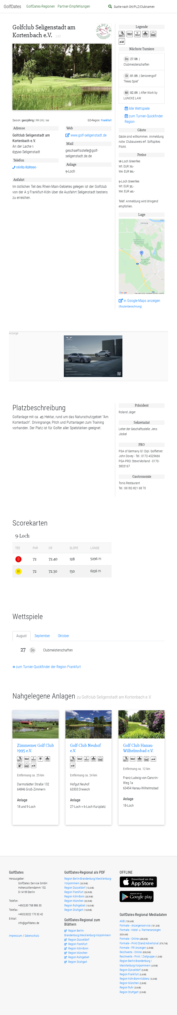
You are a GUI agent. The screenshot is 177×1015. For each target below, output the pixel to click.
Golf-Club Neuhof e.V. (85, 748)
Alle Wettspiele (139, 108)
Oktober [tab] (63, 636)
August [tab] (21, 636)
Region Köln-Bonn (74, 896)
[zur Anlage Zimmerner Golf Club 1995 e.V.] (35, 724)
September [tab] (42, 636)
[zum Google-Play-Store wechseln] (136, 901)
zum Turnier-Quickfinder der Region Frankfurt (48, 667)
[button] (123, 34)
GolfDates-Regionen (40, 6)
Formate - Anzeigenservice (135, 925)
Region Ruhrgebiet (75, 905)
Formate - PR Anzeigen (133, 947)
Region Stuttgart (73, 910)
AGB (122, 921)
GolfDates (12, 6)
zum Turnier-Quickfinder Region (144, 119)
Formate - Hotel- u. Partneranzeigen (140, 930)
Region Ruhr (127, 987)
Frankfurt (106, 120)
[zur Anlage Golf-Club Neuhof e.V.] (88, 724)
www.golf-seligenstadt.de (88, 135)
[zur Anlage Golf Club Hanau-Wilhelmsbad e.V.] (141, 724)
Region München (74, 901)
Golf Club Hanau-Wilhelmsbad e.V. (138, 748)
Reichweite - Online (131, 952)
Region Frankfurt (74, 892)
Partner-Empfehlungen (74, 6)
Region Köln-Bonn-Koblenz (135, 978)
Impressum (15, 935)
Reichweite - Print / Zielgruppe (137, 956)
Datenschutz (32, 935)
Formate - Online (129, 938)
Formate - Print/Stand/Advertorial (139, 943)
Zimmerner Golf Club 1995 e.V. (35, 748)
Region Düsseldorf (75, 887)
